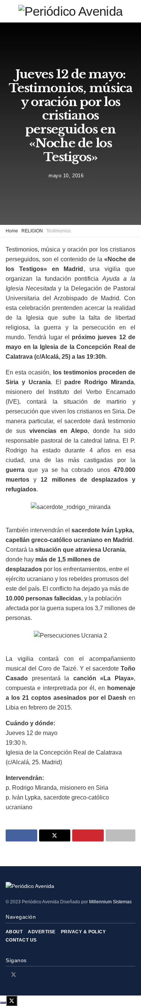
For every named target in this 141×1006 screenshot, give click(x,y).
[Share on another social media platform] (121, 835)
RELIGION (32, 231)
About (14, 931)
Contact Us (21, 940)
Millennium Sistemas (110, 901)
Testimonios (58, 231)
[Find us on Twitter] (13, 974)
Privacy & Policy (83, 931)
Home (12, 231)
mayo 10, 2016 (66, 175)
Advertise (41, 931)
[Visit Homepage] (70, 11)
